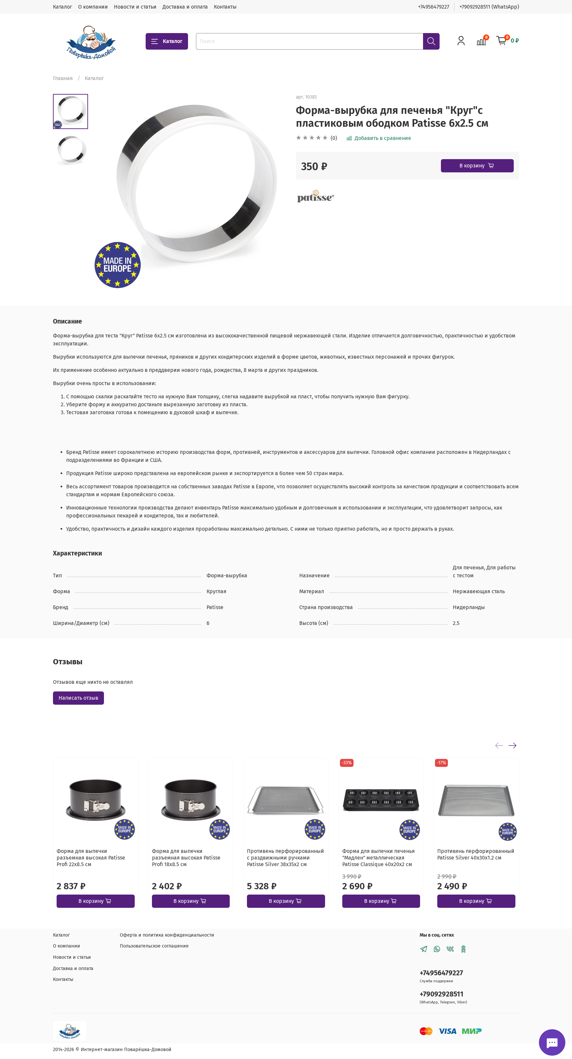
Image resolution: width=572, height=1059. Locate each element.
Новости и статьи (135, 7)
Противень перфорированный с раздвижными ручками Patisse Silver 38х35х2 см (285, 857)
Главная (63, 78)
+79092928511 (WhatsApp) (489, 7)
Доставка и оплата (185, 7)
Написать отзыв (78, 698)
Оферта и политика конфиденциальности (167, 935)
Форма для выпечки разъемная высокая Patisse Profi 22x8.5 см (91, 857)
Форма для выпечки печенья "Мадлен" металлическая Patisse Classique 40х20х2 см (378, 857)
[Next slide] (273, 191)
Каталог (62, 7)
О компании (93, 7)
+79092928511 (441, 994)
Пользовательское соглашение (154, 946)
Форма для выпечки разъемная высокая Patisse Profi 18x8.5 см (186, 857)
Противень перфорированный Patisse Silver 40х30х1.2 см (475, 854)
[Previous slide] (105, 191)
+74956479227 (433, 7)
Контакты (225, 7)
